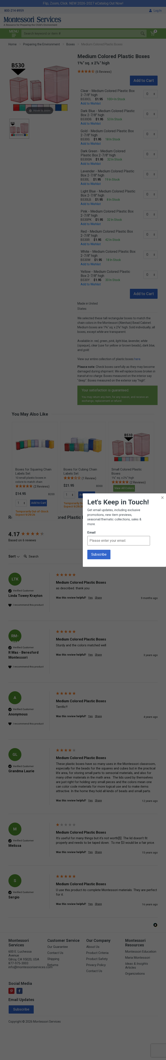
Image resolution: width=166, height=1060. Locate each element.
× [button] (162, 497)
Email (91, 532)
